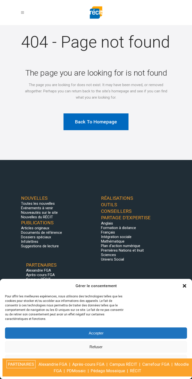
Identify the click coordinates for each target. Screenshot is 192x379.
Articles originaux (35, 228)
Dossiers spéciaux (36, 237)
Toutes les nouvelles (38, 203)
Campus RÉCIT (123, 364)
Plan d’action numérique (120, 246)
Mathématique (112, 241)
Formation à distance (118, 228)
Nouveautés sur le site (39, 212)
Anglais (107, 223)
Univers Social (112, 259)
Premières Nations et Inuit (122, 250)
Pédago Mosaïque (108, 370)
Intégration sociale (116, 237)
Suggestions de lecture (40, 246)
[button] (184, 285)
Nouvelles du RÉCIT (37, 217)
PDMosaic (76, 370)
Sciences (108, 255)
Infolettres (29, 241)
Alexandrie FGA (38, 270)
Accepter (96, 333)
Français (108, 232)
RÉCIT (135, 370)
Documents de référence (41, 232)
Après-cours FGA (40, 275)
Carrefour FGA (156, 364)
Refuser (96, 347)
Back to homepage (96, 122)
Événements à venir (37, 208)
